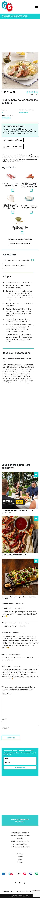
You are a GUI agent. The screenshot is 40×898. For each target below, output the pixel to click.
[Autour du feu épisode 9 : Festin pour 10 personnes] (20, 490)
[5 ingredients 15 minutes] (5, 7)
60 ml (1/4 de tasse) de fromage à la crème (29, 206)
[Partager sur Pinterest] (8, 92)
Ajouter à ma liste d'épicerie (20, 243)
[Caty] (18, 874)
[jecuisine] (24, 874)
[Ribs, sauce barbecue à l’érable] (20, 534)
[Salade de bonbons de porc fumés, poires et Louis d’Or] (20, 577)
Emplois (20, 838)
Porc (25, 15)
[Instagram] (24, 883)
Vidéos (20, 862)
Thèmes (20, 857)
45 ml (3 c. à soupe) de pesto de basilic (20, 228)
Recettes (10, 15)
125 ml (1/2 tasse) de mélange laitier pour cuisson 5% (10, 206)
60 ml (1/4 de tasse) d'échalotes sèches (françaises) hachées (29, 184)
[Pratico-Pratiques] (4, 874)
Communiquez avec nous (20, 833)
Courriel (5, 728)
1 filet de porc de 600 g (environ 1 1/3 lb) (11, 185)
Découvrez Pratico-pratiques (20, 836)
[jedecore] (30, 874)
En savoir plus (20, 820)
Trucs (20, 859)
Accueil (4, 15)
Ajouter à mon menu (14, 146)
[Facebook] (15, 883)
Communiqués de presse (20, 841)
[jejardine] (36, 874)
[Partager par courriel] (14, 92)
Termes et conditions (20, 844)
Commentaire (7, 694)
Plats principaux (18, 15)
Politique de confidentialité (20, 847)
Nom (4, 719)
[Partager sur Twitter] (5, 92)
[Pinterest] (19, 883)
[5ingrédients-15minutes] (10, 874)
